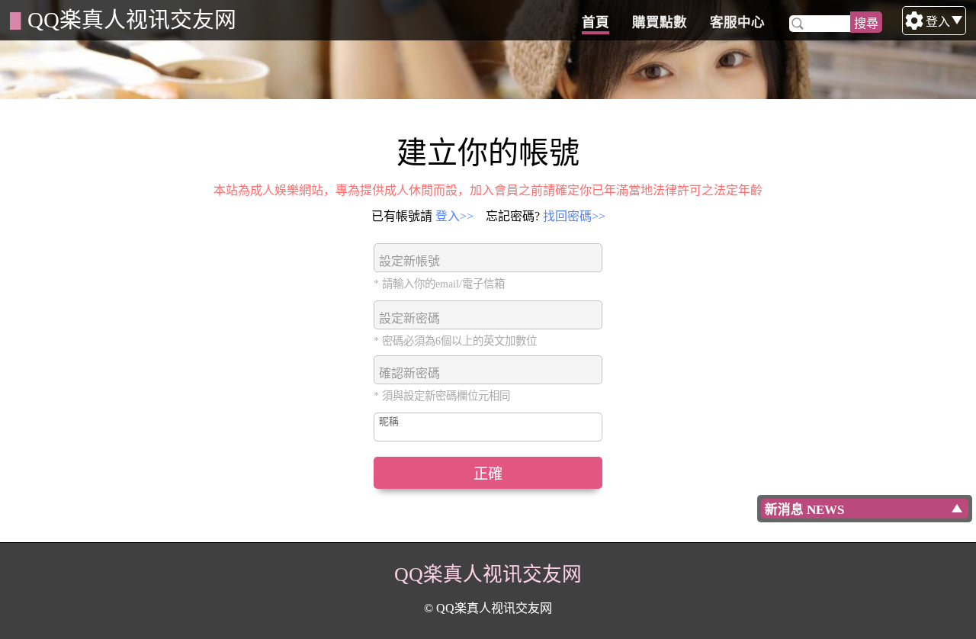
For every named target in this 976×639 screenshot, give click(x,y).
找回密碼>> (574, 216)
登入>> (454, 216)
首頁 (595, 22)
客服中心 (737, 22)
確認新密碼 (409, 373)
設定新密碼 (409, 318)
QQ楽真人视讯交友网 (131, 20)
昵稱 (389, 421)
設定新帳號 (409, 261)
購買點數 (659, 22)
